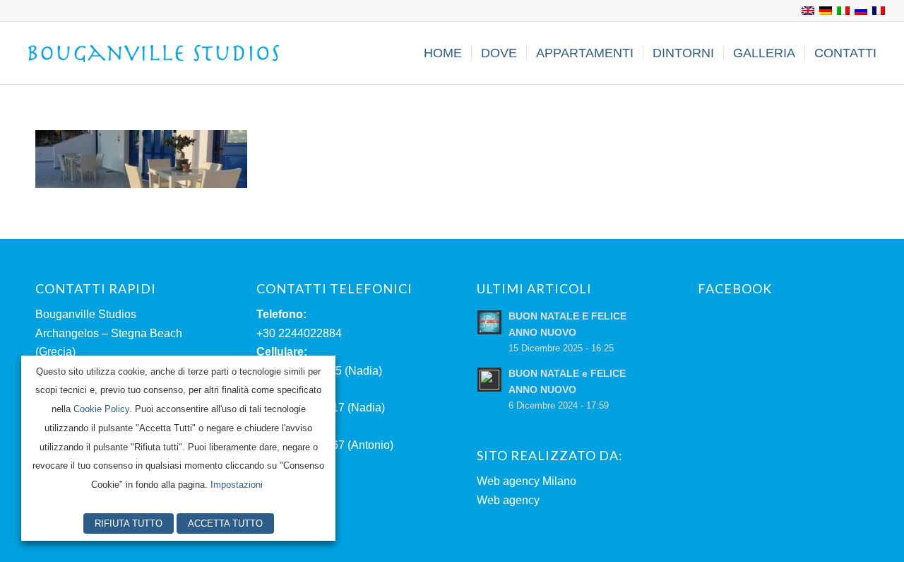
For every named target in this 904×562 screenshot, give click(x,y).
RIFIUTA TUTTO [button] (128, 523)
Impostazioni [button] (236, 484)
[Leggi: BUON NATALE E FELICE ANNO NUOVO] (489, 322)
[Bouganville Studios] (154, 53)
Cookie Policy (101, 409)
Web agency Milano (526, 481)
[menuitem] (443, 53)
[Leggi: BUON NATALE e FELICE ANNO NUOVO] (489, 379)
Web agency (508, 500)
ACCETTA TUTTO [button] (225, 523)
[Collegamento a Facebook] (22, 10)
